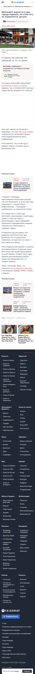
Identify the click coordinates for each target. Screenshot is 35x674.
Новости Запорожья (7, 380)
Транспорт (7, 416)
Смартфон (7, 455)
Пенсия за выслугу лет (7, 601)
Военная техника (9, 519)
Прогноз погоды (26, 389)
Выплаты (23, 367)
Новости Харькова (6, 364)
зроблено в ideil (7, 667)
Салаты (23, 593)
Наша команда (7, 647)
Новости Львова (9, 376)
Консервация (25, 583)
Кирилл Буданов (9, 553)
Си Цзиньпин (7, 539)
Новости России (9, 472)
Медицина (24, 374)
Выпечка (23, 579)
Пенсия (4, 575)
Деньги (5, 413)
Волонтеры (7, 516)
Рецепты (22, 575)
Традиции (23, 541)
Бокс (22, 415)
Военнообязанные (27, 511)
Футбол (22, 411)
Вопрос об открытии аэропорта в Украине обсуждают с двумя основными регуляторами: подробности (21, 292)
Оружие (6, 512)
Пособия (23, 386)
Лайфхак (23, 483)
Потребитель (24, 469)
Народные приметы (24, 536)
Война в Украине (8, 496)
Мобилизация (24, 496)
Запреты (23, 544)
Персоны (5, 526)
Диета (22, 448)
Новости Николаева (7, 399)
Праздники (23, 526)
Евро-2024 (24, 425)
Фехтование (24, 428)
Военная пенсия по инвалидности (9, 591)
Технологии (7, 441)
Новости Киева (16, 302)
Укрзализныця (8, 430)
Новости (5, 356)
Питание (23, 444)
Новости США (8, 469)
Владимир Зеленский (7, 531)
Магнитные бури (26, 486)
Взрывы (6, 506)
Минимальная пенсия (8, 596)
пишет (24, 132)
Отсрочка (23, 507)
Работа (22, 364)
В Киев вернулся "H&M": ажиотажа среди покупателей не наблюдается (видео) (22, 308)
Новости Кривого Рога (9, 385)
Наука (4, 437)
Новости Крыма (8, 395)
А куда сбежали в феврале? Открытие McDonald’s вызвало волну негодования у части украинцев (21, 186)
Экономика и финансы (6, 408)
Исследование (25, 455)
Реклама (5, 637)
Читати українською (8, 26)
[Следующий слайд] (33, 7)
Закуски (23, 596)
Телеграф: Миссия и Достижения (14, 654)
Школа (22, 377)
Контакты (5, 644)
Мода (22, 472)
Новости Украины (16, 179)
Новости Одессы (9, 372)
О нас (4, 623)
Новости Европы (9, 466)
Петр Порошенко (9, 556)
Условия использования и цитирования (16, 633)
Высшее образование (25, 382)
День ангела (24, 548)
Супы (22, 586)
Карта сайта (6, 650)
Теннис (22, 418)
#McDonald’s (10, 318)
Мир (3, 461)
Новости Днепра (9, 369)
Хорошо (27, 671)
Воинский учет (25, 514)
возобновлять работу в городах (14, 86)
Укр (32, 2)
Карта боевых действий (8, 501)
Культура (23, 479)
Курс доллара (8, 427)
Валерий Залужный (6, 548)
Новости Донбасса (6, 391)
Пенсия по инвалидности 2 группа (8, 584)
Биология (6, 448)
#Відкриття (21, 318)
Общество (23, 356)
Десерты (23, 589)
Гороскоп (23, 466)
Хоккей (22, 421)
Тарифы (6, 423)
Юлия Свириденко (9, 568)
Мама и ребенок (26, 441)
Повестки (23, 500)
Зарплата (23, 360)
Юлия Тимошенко (9, 560)
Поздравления (25, 489)
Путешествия (25, 476)
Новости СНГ (8, 476)
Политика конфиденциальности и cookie (16, 627)
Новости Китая (8, 479)
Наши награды (7, 640)
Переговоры (7, 509)
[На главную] (17, 2)
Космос (5, 444)
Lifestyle (22, 461)
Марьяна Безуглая (6, 564)
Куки (16, 671)
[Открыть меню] (3, 2)
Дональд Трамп (8, 535)
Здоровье (22, 437)
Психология (24, 451)
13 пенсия (6, 579)
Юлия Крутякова (11, 21)
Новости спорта (25, 407)
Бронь (22, 504)
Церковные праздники (24, 531)
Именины (23, 551)
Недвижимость (8, 420)
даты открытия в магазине (21, 268)
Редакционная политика (11, 630)
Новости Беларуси (6, 483)
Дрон (5, 451)
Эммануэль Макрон (7, 543)
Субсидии (23, 370)
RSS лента (6, 657)
